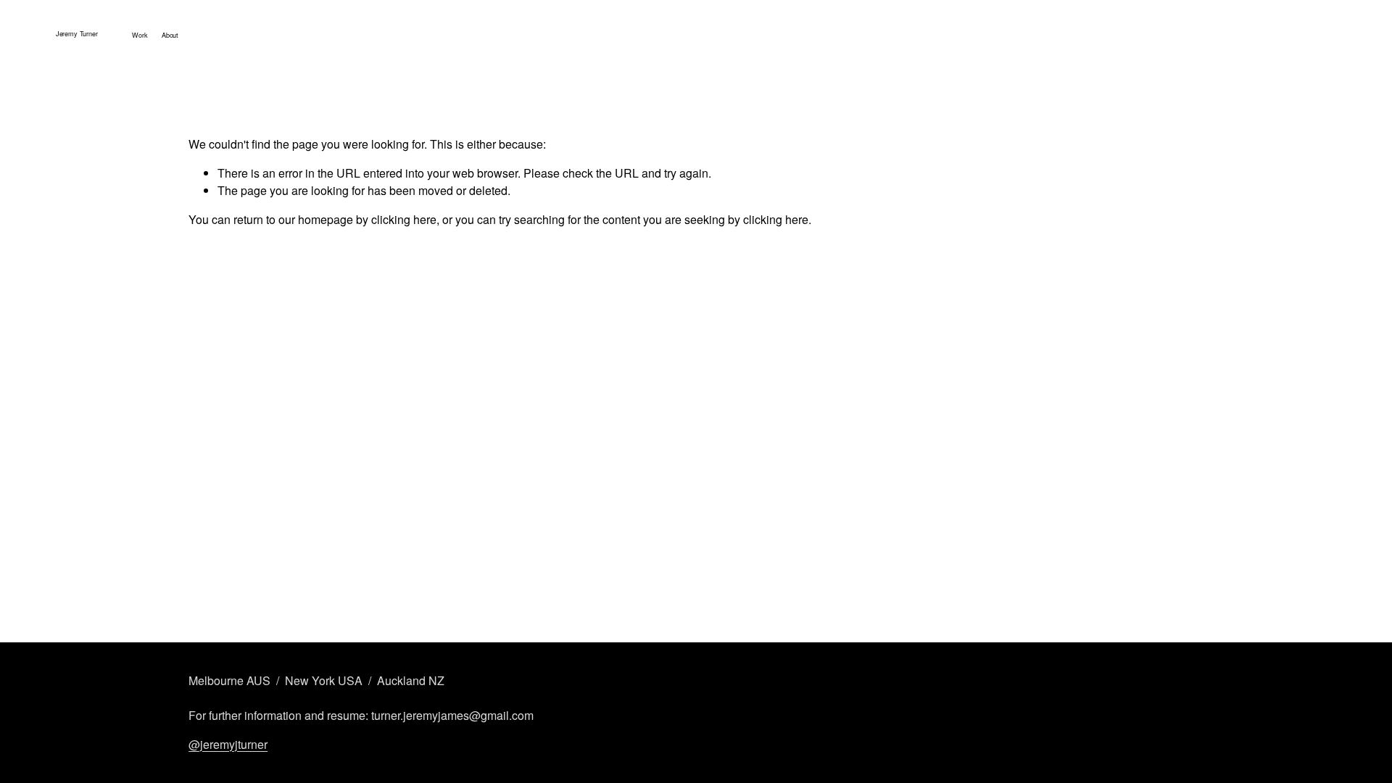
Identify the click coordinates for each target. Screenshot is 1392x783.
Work (139, 35)
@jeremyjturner (228, 744)
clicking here (403, 219)
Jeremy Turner (77, 33)
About (170, 35)
